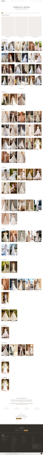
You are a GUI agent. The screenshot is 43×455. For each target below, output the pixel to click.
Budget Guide (23, 442)
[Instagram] (2, 441)
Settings (34, 453)
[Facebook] (3, 441)
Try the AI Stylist (19, 418)
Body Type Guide (23, 441)
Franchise (33, 440)
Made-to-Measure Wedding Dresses (15, 439)
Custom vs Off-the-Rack (24, 438)
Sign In (32, 441)
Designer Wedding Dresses (14, 440)
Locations (33, 439)
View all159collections (21, 88)
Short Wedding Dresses (14, 442)
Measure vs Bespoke (24, 440)
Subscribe (26, 430)
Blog (22, 443)
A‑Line (12, 444)
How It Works (24, 418)
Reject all (31, 453)
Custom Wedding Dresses (14, 438)
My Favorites (33, 442)
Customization (23, 439)
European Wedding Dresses (14, 441)
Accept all (37, 453)
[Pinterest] (4, 441)
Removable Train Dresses (14, 443)
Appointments (33, 438)
